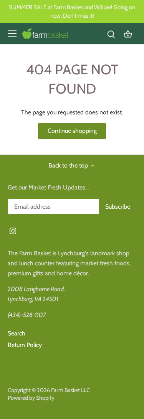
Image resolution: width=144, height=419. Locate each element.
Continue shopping (72, 130)
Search (16, 333)
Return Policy (25, 345)
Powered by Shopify (31, 397)
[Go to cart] (127, 33)
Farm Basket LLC (70, 390)
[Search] (111, 33)
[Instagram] (13, 230)
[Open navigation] (12, 33)
